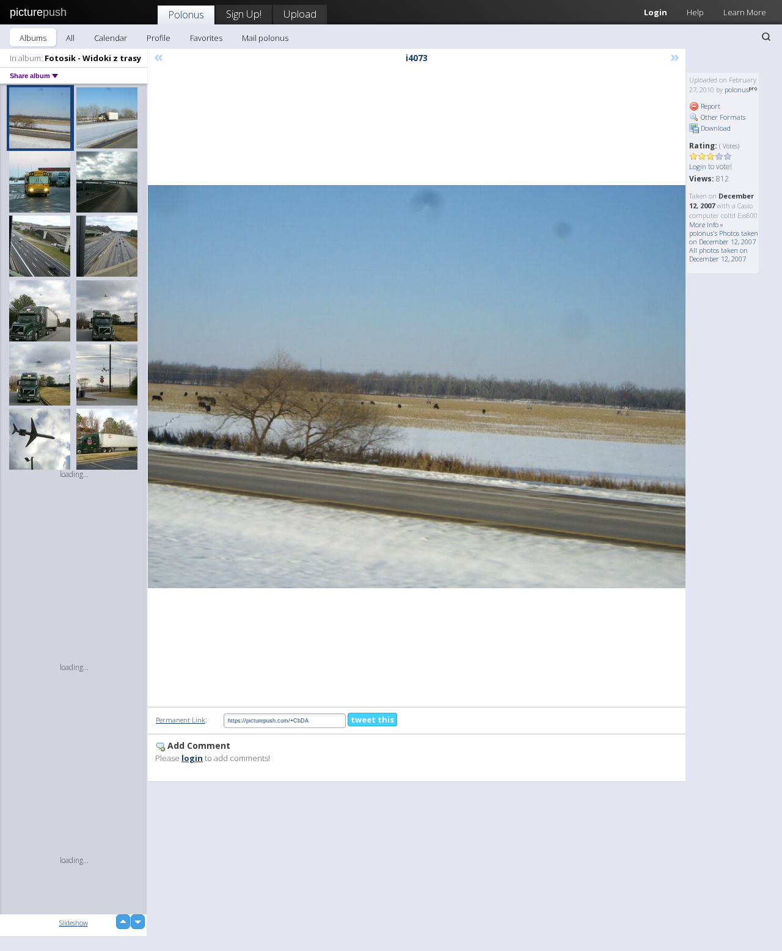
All (70, 37)
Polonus (186, 14)
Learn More (744, 12)
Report (709, 106)
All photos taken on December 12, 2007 (718, 254)
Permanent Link (180, 719)
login (192, 757)
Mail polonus (265, 37)
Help (695, 12)
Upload (299, 14)
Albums (33, 37)
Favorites (206, 37)
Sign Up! (243, 14)
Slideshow (73, 922)
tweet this (372, 719)
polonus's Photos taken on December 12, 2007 (723, 237)
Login (655, 12)
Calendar (110, 37)
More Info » (706, 224)
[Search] (766, 36)
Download (715, 128)
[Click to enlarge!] (416, 386)
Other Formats (722, 117)
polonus (736, 89)
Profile (158, 37)
